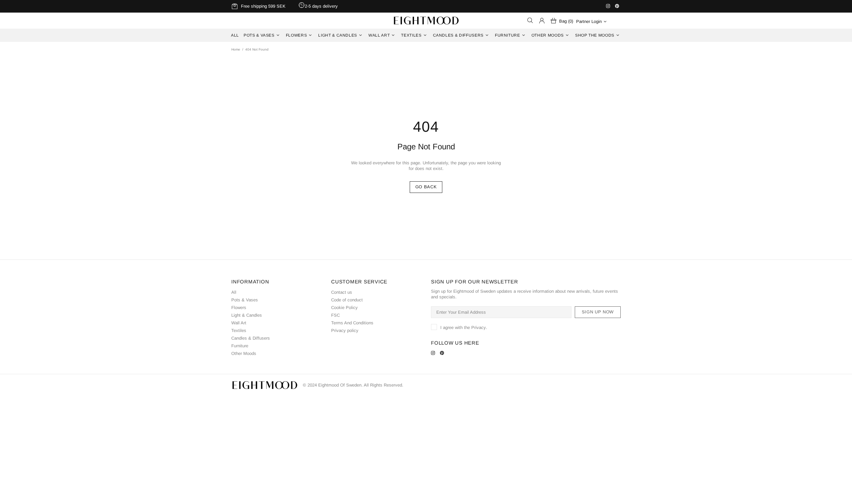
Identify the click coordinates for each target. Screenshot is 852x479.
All (233, 292)
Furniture (239, 345)
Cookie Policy (344, 307)
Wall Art (238, 322)
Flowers (238, 307)
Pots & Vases (244, 299)
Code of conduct (347, 299)
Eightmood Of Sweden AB (426, 21)
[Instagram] (609, 6)
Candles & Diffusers (250, 338)
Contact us (341, 292)
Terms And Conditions (352, 322)
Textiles (238, 330)
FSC (335, 315)
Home (235, 49)
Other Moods (243, 353)
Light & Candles (246, 315)
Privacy (478, 327)
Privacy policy (344, 330)
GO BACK (426, 186)
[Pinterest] (618, 6)
